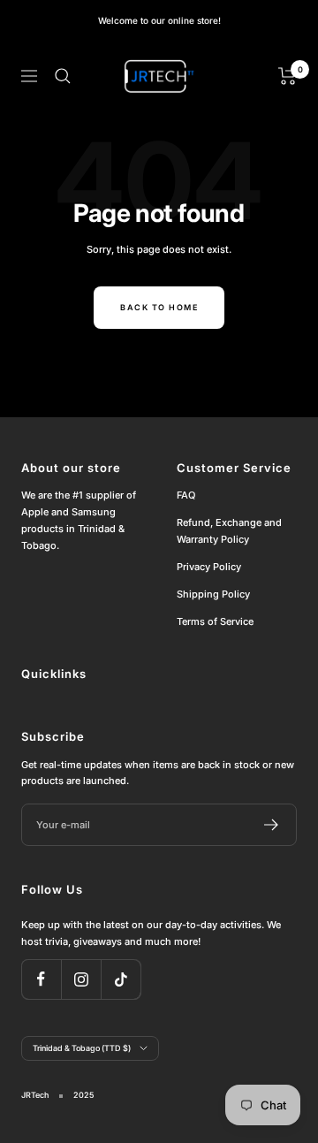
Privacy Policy (209, 566)
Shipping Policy (213, 594)
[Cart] (287, 76)
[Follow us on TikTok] (120, 979)
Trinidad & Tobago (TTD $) (82, 1048)
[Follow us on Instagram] (81, 979)
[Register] (271, 825)
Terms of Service (215, 621)
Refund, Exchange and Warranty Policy (229, 530)
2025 (83, 1095)
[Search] (63, 76)
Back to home (159, 307)
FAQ (186, 495)
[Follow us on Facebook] (41, 979)
